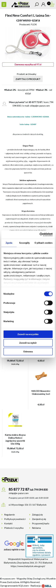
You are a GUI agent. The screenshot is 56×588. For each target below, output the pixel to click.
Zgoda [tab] (9, 242)
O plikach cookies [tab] (43, 242)
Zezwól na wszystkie (28, 334)
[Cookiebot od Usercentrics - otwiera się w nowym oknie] (40, 235)
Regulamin (9, 514)
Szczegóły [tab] (24, 242)
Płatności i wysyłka (13, 527)
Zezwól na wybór (28, 343)
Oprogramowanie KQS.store (14, 585)
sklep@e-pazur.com (40, 105)
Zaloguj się (37, 514)
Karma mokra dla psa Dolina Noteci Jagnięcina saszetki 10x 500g (15, 439)
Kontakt (8, 523)
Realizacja (35, 585)
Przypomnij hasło (40, 523)
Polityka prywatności (15, 519)
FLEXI (34, 24)
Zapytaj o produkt (28, 79)
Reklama (36, 527)
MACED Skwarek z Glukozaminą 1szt (41, 392)
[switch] (48, 303)
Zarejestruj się (39, 519)
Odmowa (28, 351)
